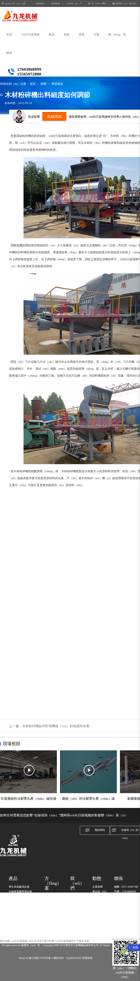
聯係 (9, 52)
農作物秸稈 (51, 910)
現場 (81, 34)
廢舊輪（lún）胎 (54, 915)
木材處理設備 (16, 896)
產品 (52, 34)
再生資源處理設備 (19, 886)
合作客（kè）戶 (74, 3)
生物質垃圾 (51, 896)
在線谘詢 (54, 116)
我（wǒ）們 (77, 883)
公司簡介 (75, 896)
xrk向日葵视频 (30, 34)
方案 (96, 34)
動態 (43, 83)
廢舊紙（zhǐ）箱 (54, 901)
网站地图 (5, 941)
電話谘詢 (100, 830)
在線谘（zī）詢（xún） (129, 834)
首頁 (9, 34)
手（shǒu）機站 (98, 3)
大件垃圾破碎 (52, 906)
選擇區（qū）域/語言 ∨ (127, 3)
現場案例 (55, 3)
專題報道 (57, 83)
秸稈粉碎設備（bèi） (20, 901)
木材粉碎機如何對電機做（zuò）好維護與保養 (55, 726)
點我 (135, 947)
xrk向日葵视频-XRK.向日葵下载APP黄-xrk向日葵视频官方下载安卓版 (50, 941)
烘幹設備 (14, 905)
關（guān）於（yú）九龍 (14, 3)
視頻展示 (40, 3)
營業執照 (87, 958)
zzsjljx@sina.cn (130, 896)
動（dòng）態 (117, 34)
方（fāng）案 (53, 883)
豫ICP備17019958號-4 (41, 958)
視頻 (66, 34)
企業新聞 (97, 886)
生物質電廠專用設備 (20, 891)
